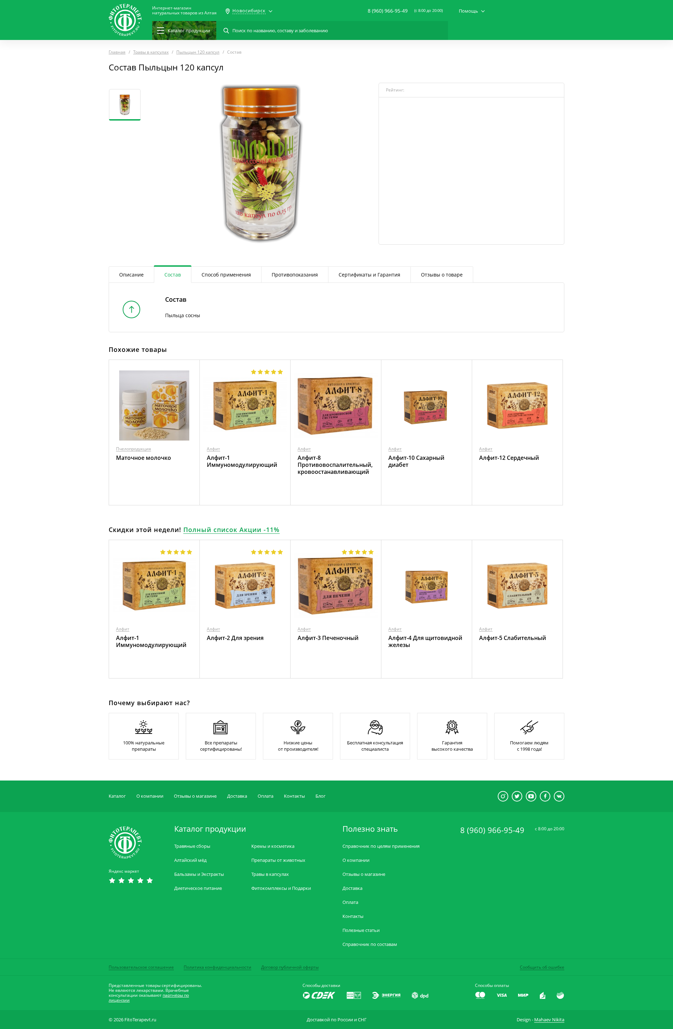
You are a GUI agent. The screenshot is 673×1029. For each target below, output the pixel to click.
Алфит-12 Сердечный (509, 458)
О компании (149, 796)
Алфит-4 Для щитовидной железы (425, 641)
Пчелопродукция (133, 449)
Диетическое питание (198, 888)
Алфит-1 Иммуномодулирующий (242, 461)
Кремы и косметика (272, 846)
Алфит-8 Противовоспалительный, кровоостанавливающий (335, 465)
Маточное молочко (143, 458)
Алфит (213, 449)
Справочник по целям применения (381, 846)
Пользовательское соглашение (141, 967)
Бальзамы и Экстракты (199, 874)
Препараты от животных (278, 860)
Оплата (265, 796)
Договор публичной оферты (290, 967)
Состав (172, 274)
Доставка (237, 796)
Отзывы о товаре (442, 274)
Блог (320, 796)
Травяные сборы (192, 846)
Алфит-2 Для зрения (235, 638)
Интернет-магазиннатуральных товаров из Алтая (184, 10)
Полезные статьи (361, 930)
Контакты (294, 796)
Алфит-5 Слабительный (512, 638)
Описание (131, 274)
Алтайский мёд (190, 860)
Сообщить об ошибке (542, 967)
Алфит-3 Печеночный (328, 638)
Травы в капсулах (270, 874)
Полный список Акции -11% (231, 529)
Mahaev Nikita (549, 1019)
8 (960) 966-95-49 (388, 10)
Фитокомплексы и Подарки (281, 888)
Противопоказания (295, 274)
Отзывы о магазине (195, 796)
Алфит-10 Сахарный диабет (416, 461)
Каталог (117, 796)
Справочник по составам (369, 944)
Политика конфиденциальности (217, 967)
